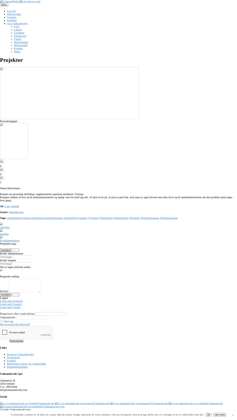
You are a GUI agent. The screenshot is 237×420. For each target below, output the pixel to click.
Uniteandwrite (101, 403)
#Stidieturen (106, 218)
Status (17, 51)
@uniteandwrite (45, 403)
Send (15, 294)
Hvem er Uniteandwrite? (20, 354)
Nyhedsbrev (13, 357)
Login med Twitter (10, 307)
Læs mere (220, 414)
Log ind (35, 1)
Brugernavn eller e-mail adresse (17, 313)
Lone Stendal (12, 206)
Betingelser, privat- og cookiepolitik (26, 363)
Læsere (18, 29)
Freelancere (20, 35)
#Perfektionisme (169, 218)
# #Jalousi (93, 218)
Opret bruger (14, 14)
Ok (208, 414)
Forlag (17, 39)
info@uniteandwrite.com (51, 406)
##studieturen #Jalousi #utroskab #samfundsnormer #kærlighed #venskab (47, 218)
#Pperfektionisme (149, 218)
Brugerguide (21, 45)
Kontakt (18, 48)
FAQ (16, 26)
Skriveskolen (21, 42)
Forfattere (19, 32)
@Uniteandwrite (159, 403)
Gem (15, 250)
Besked (4, 291)
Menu (4, 5)
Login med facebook (11, 301)
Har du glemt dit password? (15, 324)
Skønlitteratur (16, 212)
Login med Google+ (11, 304)
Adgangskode (7, 317)
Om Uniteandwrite (17, 23)
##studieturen (120, 218)
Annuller (5, 250)
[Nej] (232, 415)
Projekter (12, 20)
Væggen (11, 17)
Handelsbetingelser (17, 366)
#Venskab (134, 218)
